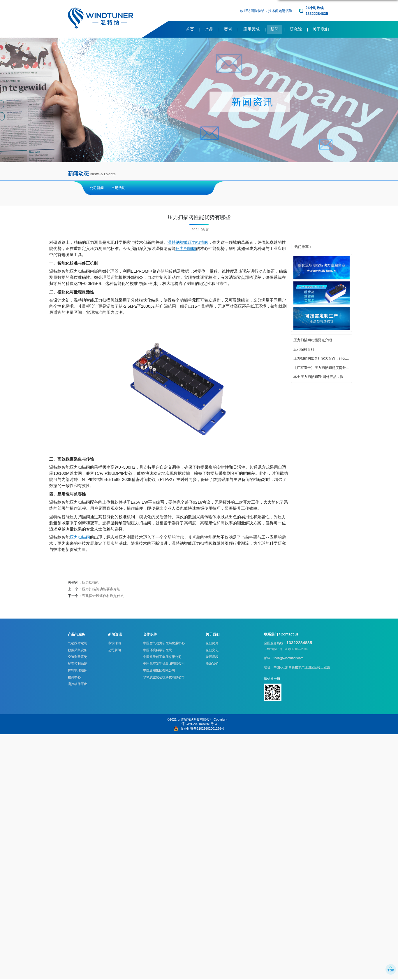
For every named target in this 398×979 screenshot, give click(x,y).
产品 (209, 29)
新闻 (274, 29)
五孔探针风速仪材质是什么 (103, 596)
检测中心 (74, 677)
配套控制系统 (77, 663)
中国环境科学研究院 (157, 650)
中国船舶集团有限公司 (159, 670)
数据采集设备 (77, 650)
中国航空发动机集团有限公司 (164, 663)
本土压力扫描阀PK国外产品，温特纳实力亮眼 (321, 377)
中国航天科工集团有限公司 (162, 656)
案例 (228, 29)
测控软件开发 (77, 684)
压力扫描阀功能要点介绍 (312, 340)
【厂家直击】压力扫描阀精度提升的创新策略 (321, 368)
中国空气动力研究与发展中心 (164, 643)
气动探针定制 (77, 643)
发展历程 (212, 656)
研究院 (296, 29)
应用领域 (251, 29)
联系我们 (212, 663)
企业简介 (212, 643)
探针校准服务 (77, 670)
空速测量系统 (77, 656)
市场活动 (118, 188)
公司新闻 (97, 188)
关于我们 (321, 29)
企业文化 (212, 650)
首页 (190, 29)
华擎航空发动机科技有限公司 (164, 677)
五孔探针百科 (303, 350)
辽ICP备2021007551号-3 (199, 724)
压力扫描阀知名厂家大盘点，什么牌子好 (321, 359)
